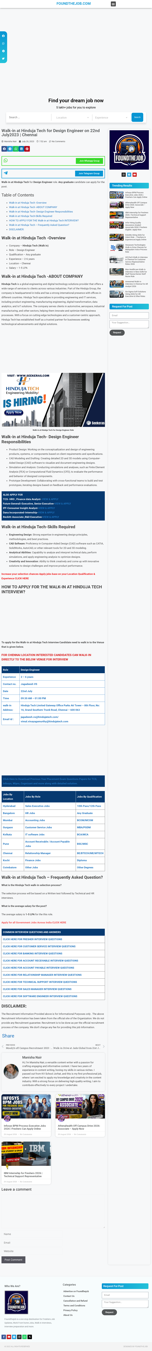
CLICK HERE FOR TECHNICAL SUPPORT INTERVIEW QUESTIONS (40, 981)
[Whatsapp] (24, 1337)
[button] (113, 3)
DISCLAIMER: (16, 229)
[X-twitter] (29, 1337)
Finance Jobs (33, 860)
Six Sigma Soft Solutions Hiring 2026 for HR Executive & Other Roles (135, 294)
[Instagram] (124, 175)
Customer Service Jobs (38, 827)
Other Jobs (31, 867)
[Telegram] (129, 175)
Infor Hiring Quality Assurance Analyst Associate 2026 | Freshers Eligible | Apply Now (136, 226)
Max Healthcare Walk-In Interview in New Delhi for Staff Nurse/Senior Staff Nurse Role (136, 272)
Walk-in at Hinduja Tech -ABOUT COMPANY (33, 207)
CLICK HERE (22, 578)
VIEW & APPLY (50, 499)
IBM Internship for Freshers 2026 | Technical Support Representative (23, 1175)
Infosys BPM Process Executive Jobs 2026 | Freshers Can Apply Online (25, 1127)
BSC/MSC (82, 843)
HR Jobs (30, 813)
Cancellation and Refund (75, 1301)
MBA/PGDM (84, 827)
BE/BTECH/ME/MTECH (90, 853)
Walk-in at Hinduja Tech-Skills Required (30, 216)
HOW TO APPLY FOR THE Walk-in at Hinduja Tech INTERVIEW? (44, 220)
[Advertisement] (76, 30)
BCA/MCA (82, 834)
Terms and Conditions (74, 1305)
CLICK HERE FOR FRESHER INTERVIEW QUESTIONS (32, 939)
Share (8, 1035)
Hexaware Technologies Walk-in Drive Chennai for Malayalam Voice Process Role (136, 248)
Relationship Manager (38, 853)
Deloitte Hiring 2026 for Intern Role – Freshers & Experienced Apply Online (135, 237)
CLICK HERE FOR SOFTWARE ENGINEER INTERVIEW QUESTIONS (40, 996)
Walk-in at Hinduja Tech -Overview (28, 202)
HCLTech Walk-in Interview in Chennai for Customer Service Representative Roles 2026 (136, 260)
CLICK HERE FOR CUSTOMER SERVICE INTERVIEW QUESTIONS (39, 946)
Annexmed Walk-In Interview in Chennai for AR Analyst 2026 (136, 283)
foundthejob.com (74, 3)
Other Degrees (85, 867)
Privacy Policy (70, 1310)
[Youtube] (135, 175)
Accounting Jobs (35, 820)
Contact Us (69, 1296)
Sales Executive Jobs (37, 806)
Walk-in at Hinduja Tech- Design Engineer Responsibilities (41, 211)
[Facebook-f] (3, 1337)
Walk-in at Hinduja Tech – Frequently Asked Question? (39, 224)
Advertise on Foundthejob (76, 1291)
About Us (68, 1315)
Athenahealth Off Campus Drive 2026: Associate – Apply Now (79, 1127)
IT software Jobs (35, 834)
